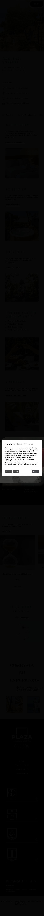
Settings (35, 472)
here (13, 463)
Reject (16, 472)
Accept (8, 472)
